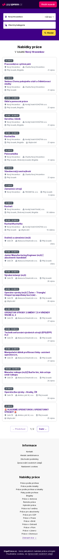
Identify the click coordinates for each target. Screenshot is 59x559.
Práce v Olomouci (30, 534)
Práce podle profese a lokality (29, 489)
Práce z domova (29, 499)
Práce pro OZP (29, 515)
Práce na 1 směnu (29, 508)
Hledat (50, 33)
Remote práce (29, 502)
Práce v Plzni (29, 527)
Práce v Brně (29, 521)
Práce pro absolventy (29, 511)
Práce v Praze (29, 518)
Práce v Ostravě (29, 524)
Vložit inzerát (48, 4)
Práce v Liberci (29, 530)
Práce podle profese (29, 483)
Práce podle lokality (29, 486)
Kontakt (29, 451)
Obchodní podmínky (30, 459)
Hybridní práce (29, 505)
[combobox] (29, 16)
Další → (43, 429)
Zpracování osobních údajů (29, 463)
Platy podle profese (29, 492)
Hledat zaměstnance (29, 455)
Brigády (29, 496)
